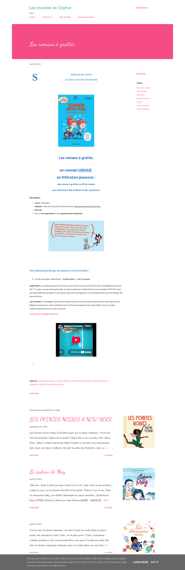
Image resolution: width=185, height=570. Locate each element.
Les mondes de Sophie (50, 7)
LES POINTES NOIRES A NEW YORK (71, 419)
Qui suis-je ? (47, 17)
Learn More (140, 562)
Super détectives (143, 109)
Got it (155, 562)
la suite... (109, 455)
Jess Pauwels (142, 91)
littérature (141, 95)
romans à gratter (143, 105)
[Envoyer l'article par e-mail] (31, 390)
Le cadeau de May (47, 471)
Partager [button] (141, 74)
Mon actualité (65, 17)
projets (139, 102)
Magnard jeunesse (144, 98)
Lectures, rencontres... (86, 17)
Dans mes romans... (144, 88)
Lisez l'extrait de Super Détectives (44, 314)
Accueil (32, 17)
